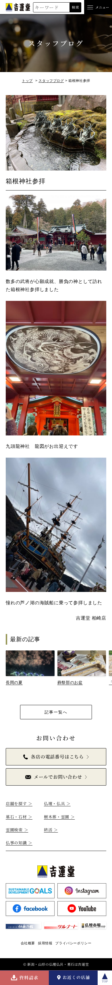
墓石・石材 (19, 817)
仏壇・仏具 (57, 803)
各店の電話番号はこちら (57, 756)
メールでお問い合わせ (58, 776)
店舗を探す (19, 803)
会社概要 (28, 943)
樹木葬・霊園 (59, 817)
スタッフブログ (51, 81)
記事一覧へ (56, 712)
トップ (27, 81)
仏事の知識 (19, 843)
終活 (51, 830)
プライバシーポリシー (73, 943)
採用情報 (45, 943)
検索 (75, 7)
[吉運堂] (18, 7)
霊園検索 (17, 830)
